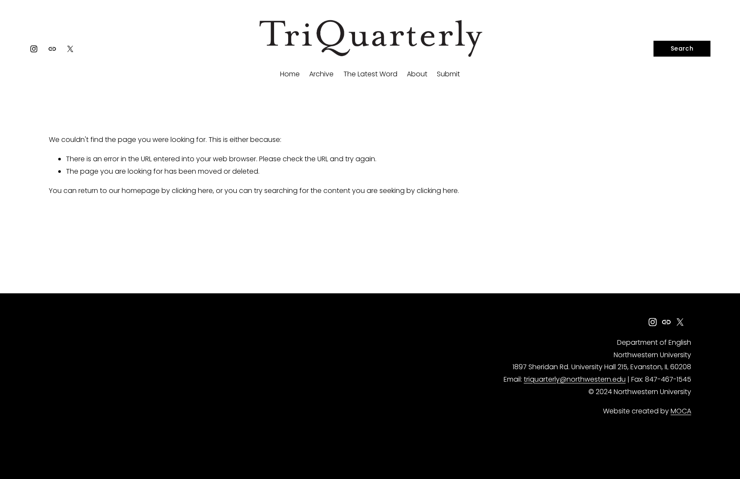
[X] (70, 49)
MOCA (681, 411)
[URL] (52, 49)
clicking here (192, 191)
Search (682, 48)
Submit (448, 74)
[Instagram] (34, 49)
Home (290, 74)
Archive (321, 74)
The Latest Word (370, 74)
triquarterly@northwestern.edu (575, 379)
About (417, 74)
